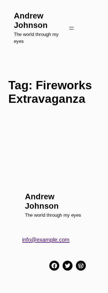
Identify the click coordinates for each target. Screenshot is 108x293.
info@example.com (46, 240)
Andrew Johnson (31, 20)
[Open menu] (71, 28)
